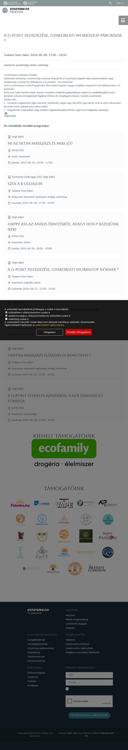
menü (123, 19)
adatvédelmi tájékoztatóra (50, 325)
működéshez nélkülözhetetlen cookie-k (29, 312)
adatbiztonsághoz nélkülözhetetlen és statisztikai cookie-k (39, 315)
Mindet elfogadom (78, 332)
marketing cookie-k (18, 319)
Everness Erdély (32, 3)
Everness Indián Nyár (14, 3)
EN (118, 3)
